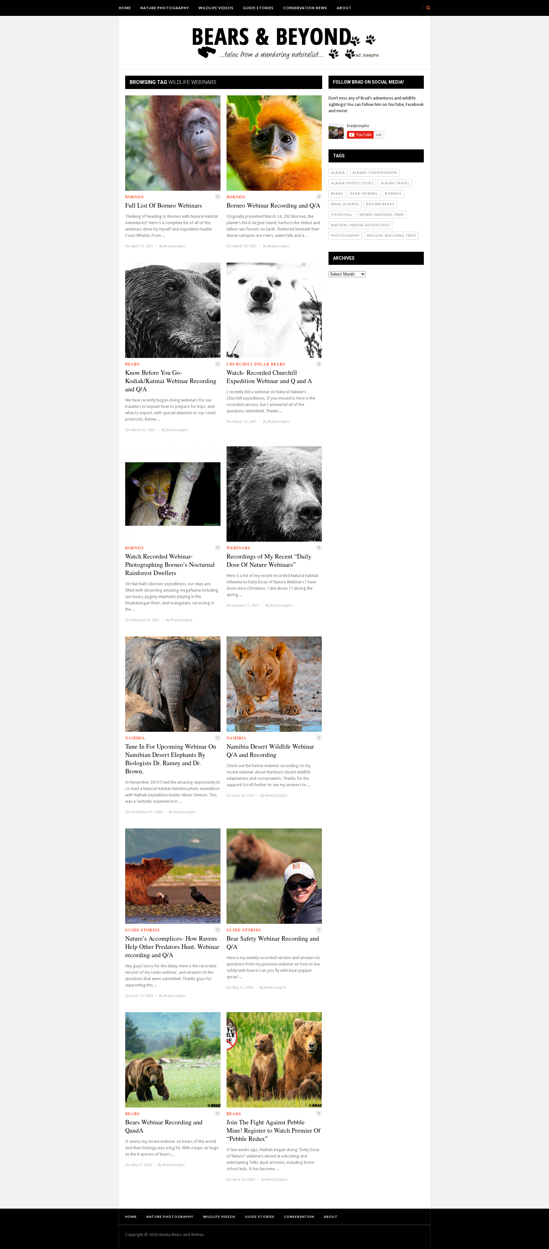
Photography (345, 236)
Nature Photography (164, 8)
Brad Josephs (175, 246)
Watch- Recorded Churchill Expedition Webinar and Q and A (269, 376)
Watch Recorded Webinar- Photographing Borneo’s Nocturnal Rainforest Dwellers (170, 564)
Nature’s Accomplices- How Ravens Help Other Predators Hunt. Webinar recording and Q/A (172, 946)
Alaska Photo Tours (352, 183)
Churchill (341, 215)
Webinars (238, 548)
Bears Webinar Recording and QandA (163, 1126)
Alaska (338, 173)
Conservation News (305, 8)
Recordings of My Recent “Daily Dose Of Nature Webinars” (269, 560)
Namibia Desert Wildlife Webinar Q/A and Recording (270, 750)
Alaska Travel (395, 183)
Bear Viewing (364, 194)
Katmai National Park (382, 215)
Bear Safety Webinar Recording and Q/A (273, 942)
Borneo (134, 197)
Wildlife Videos (216, 8)
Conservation (299, 1216)
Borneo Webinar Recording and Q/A (273, 205)
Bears (132, 364)
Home (125, 8)
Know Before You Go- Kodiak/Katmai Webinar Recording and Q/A (170, 380)
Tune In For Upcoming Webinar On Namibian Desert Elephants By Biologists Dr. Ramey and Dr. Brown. (170, 758)
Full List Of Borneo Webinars (163, 205)
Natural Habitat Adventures (360, 225)
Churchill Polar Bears (256, 364)
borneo (393, 194)
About (344, 8)
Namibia (135, 738)
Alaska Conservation (374, 173)
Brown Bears (380, 204)
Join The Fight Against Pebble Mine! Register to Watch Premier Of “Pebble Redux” (274, 1130)
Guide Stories (258, 8)
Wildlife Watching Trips (391, 236)
